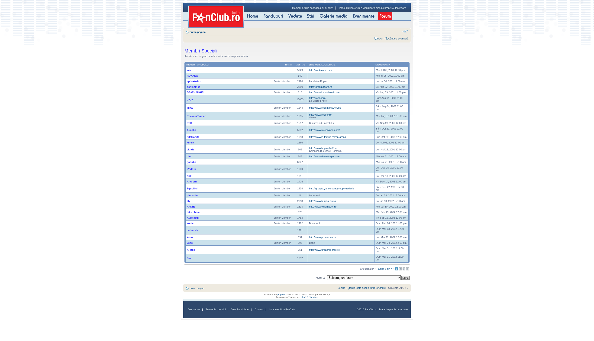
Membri (296, 7)
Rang (288, 64)
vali (189, 70)
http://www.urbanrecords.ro (324, 249)
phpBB (281, 294)
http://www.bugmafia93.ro (323, 148)
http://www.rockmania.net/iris (325, 107)
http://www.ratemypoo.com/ (324, 130)
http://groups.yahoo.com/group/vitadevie (331, 188)
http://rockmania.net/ (320, 70)
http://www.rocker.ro (320, 114)
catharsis (192, 230)
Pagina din (384, 268)
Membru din (382, 64)
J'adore (191, 169)
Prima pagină (198, 32)
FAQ (380, 38)
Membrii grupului (197, 64)
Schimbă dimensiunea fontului (405, 31)
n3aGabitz (193, 137)
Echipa (341, 287)
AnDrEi (191, 206)
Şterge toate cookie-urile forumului (367, 287)
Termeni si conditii (216, 309)
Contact (259, 309)
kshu (190, 237)
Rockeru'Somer (196, 116)
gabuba (191, 162)
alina (190, 107)
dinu (189, 156)
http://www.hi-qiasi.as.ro (322, 201)
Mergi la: (320, 277)
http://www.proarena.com (323, 237)
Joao (190, 242)
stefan (190, 223)
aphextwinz (194, 81)
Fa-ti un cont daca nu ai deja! (316, 7)
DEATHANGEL (195, 92)
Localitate (328, 64)
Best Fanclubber (240, 309)
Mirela (190, 142)
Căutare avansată (398, 38)
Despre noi (194, 309)
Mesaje (300, 64)
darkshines (193, 86)
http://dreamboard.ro (320, 86)
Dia (189, 258)
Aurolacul (193, 217)
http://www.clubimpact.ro (322, 206)
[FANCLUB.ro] (216, 17)
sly (188, 201)
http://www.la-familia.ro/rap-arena (327, 137)
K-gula (191, 249)
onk (189, 176)
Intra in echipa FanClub (282, 309)
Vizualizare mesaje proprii (377, 7)
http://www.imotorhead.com (324, 92)
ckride (190, 149)
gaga (190, 99)
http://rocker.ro (317, 98)
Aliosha (191, 130)
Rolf (189, 123)
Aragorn (192, 181)
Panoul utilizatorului (349, 7)
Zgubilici (192, 188)
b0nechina (193, 212)
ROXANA (192, 75)
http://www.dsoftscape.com (324, 156)
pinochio (192, 195)
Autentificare (399, 7)
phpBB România (309, 297)
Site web (314, 64)
